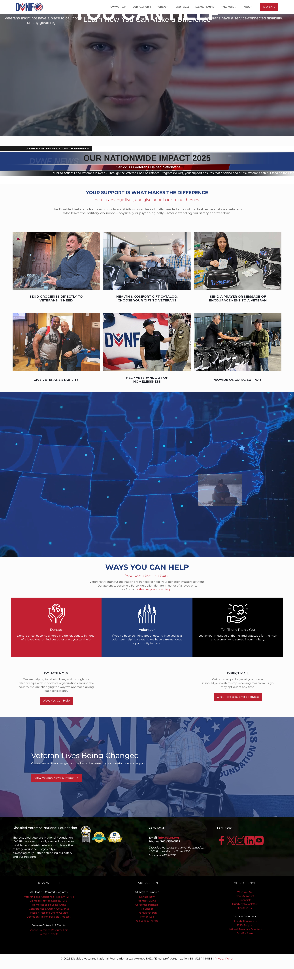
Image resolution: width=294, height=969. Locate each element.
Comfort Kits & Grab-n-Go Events (49, 908)
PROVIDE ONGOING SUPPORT (238, 380)
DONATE (269, 6)
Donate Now (147, 896)
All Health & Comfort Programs (49, 892)
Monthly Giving (147, 900)
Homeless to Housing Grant (49, 904)
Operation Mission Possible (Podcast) (48, 916)
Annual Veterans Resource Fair (49, 930)
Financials (245, 900)
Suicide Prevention (245, 921)
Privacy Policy (224, 958)
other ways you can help (154, 589)
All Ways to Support (147, 892)
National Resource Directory (245, 929)
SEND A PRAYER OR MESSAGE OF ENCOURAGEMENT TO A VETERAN (238, 298)
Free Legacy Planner (146, 920)
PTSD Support (245, 925)
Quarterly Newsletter (245, 904)
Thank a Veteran (147, 912)
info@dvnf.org (168, 837)
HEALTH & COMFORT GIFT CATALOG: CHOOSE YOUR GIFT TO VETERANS (147, 298)
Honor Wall (147, 916)
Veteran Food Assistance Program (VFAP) (49, 896)
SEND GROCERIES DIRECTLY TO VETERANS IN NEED (56, 298)
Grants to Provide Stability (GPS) (49, 900)
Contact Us (245, 908)
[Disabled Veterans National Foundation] (30, 7)
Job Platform (245, 933)
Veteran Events (49, 934)
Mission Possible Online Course (49, 912)
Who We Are (245, 892)
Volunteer (147, 908)
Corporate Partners (146, 904)
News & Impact (245, 896)
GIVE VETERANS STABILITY (56, 380)
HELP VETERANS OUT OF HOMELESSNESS (147, 379)
